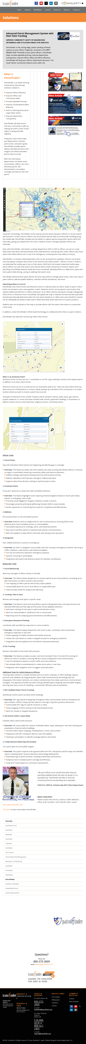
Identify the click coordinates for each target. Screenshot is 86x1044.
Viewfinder (8, 839)
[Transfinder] (10, 3)
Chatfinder (8, 866)
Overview (8, 821)
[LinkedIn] (51, 3)
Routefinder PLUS (11, 825)
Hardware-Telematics (12, 884)
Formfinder (9, 870)
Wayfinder (8, 834)
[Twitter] (46, 3)
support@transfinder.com (42, 1033)
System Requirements (12, 893)
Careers (54, 1006)
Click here (6, 810)
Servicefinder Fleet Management (15, 857)
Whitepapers (56, 1000)
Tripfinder (8, 843)
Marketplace (38, 10)
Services (47, 10)
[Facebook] (36, 3)
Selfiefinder (9, 875)
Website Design (50, 1040)
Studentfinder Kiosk (11, 888)
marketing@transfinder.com (43, 964)
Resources (57, 10)
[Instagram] (56, 3)
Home (19, 10)
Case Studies (56, 997)
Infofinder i (9, 848)
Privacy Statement (33, 1040)
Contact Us (76, 10)
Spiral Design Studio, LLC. (65, 1040)
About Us (67, 10)
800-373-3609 (39, 1003)
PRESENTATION (24, 995)
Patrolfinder (10, 879)
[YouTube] (41, 3)
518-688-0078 (39, 1021)
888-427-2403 (39, 1027)
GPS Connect (9, 852)
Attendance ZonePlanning (13, 861)
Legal (42, 1040)
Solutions (27, 10)
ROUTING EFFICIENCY (23, 1007)
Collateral (55, 1003)
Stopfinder (8, 830)
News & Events (73, 1001)
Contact (71, 998)
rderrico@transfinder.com (13, 805)
